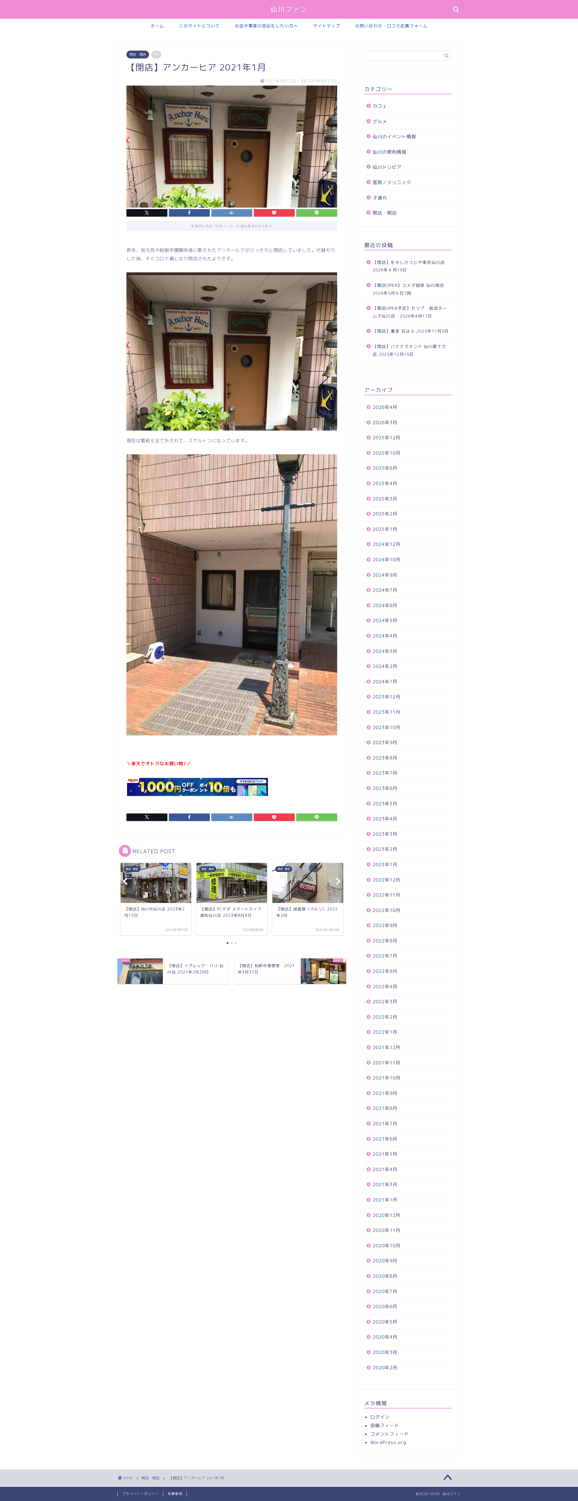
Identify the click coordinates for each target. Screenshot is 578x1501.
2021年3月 (385, 1184)
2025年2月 (385, 514)
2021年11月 (386, 1063)
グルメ (380, 121)
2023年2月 (385, 849)
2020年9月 (385, 1261)
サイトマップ (326, 26)
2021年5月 (385, 1154)
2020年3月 (385, 1352)
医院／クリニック (392, 182)
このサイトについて (199, 26)
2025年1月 (385, 529)
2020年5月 (385, 1322)
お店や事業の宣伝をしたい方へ (266, 26)
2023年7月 (385, 773)
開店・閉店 (137, 54)
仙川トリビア (387, 167)
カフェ (380, 106)
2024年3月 (385, 651)
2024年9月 (385, 575)
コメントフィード (389, 1434)
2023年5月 (385, 804)
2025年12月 (386, 437)
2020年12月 (386, 1215)
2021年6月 (385, 1139)
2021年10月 (386, 1078)
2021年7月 (385, 1123)
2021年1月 (385, 1200)
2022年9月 (385, 925)
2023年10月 (386, 727)
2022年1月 (385, 1032)
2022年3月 (385, 1001)
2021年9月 (385, 1093)
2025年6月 (385, 468)
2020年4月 (385, 1337)
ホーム (157, 26)
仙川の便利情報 (389, 152)
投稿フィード (384, 1425)
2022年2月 (385, 1017)
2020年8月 (385, 1276)
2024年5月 (385, 620)
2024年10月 (386, 559)
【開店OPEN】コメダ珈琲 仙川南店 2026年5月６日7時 (408, 289)
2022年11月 (386, 895)
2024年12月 (386, 544)
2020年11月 (386, 1230)
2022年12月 (386, 880)
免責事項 (175, 1493)
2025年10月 (386, 453)
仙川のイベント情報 (394, 136)
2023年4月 (385, 819)
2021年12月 (386, 1047)
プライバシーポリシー (140, 1493)
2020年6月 (385, 1306)
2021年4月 (385, 1169)
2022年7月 (385, 956)
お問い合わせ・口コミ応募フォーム (391, 26)
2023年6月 (385, 788)
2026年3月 (385, 422)
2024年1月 (385, 681)
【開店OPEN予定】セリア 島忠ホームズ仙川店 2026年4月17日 (410, 312)
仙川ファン (289, 9)
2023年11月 (386, 712)
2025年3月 (385, 499)
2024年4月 (385, 636)
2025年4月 (385, 483)
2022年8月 (385, 941)
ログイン (380, 1417)
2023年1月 (385, 864)
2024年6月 (385, 605)
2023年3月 (385, 834)
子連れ (380, 198)
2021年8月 (385, 1108)
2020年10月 (386, 1245)
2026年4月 (385, 407)
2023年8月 (385, 758)
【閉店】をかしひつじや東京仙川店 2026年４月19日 (411, 266)
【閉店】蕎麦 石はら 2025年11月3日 (411, 331)
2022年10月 (386, 910)
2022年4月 (385, 986)
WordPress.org (388, 1442)
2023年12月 (386, 697)
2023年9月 (385, 742)
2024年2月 (385, 666)
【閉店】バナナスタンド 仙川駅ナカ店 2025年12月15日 (409, 350)
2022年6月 (385, 971)
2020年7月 (385, 1291)
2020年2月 (385, 1368)
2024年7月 (385, 590)
